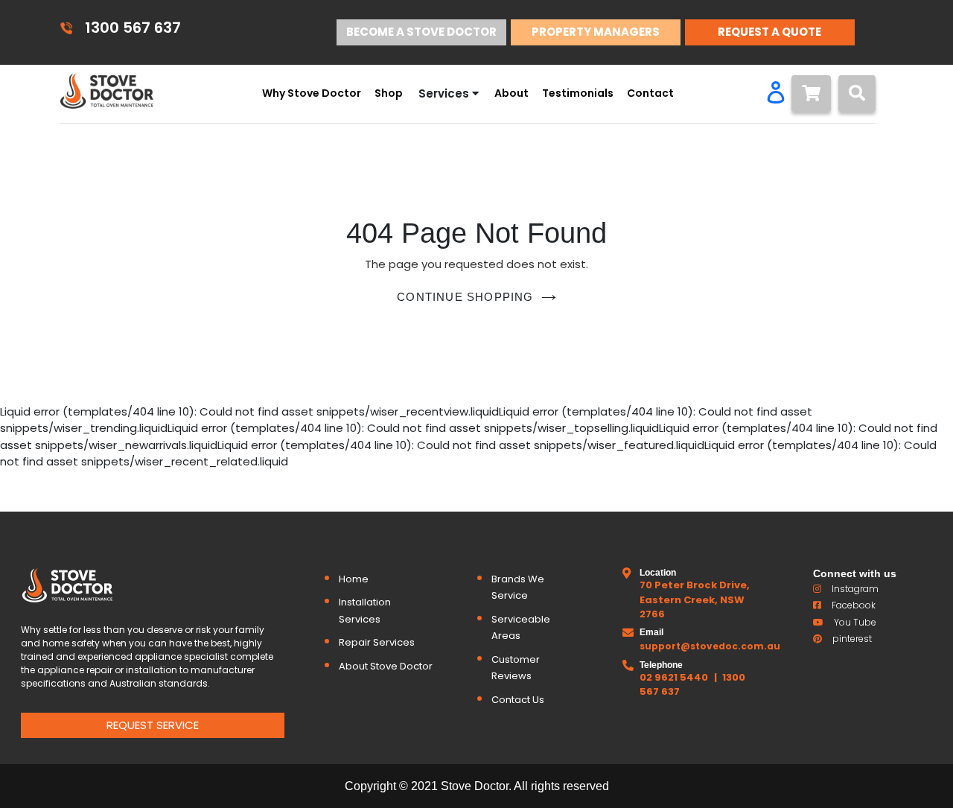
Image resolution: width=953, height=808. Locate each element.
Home (354, 579)
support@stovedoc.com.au (710, 646)
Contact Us (517, 700)
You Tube (855, 622)
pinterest (852, 638)
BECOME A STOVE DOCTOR (421, 31)
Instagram (855, 588)
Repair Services (377, 642)
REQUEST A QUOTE (769, 31)
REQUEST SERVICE (152, 725)
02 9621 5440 (674, 677)
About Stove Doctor (386, 666)
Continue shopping (465, 296)
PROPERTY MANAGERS (596, 31)
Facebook (854, 605)
